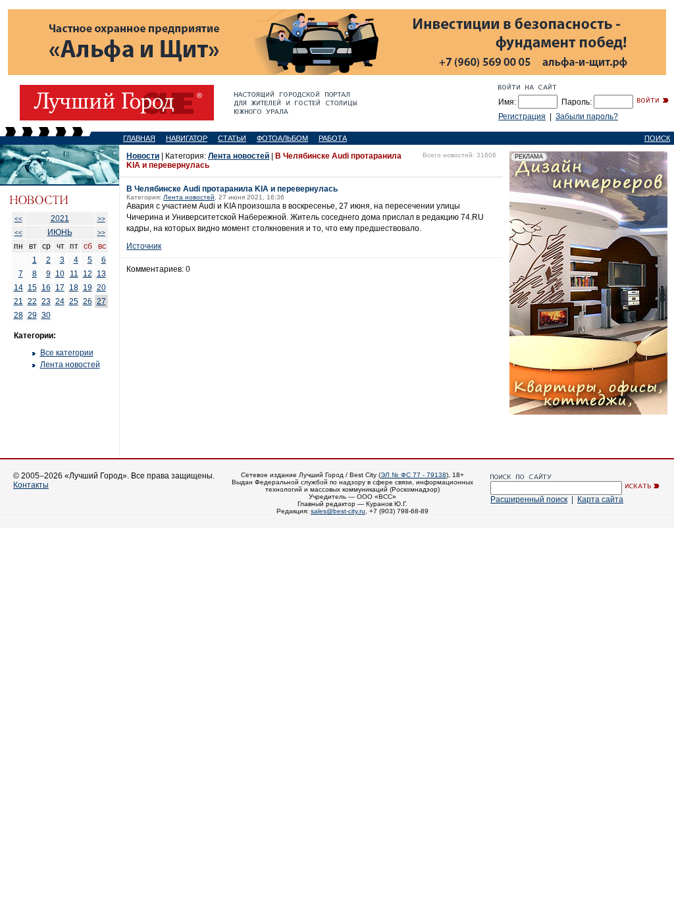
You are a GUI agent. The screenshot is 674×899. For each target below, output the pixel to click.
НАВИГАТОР (186, 138)
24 (60, 301)
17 (60, 287)
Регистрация (522, 116)
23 (46, 301)
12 (87, 273)
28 (18, 315)
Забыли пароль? (587, 116)
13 (101, 273)
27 (101, 301)
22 (32, 301)
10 (60, 273)
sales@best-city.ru (338, 511)
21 (18, 301)
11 (74, 273)
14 (18, 287)
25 (73, 301)
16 (46, 287)
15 (32, 287)
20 (101, 287)
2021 (60, 218)
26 (87, 301)
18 (73, 287)
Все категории (66, 352)
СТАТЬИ (232, 138)
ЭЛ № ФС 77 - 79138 (413, 474)
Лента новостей (70, 364)
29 (32, 315)
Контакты (31, 485)
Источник (143, 246)
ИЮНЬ (59, 232)
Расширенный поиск (528, 499)
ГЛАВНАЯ (139, 138)
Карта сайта (600, 499)
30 (46, 315)
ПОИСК (657, 138)
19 (87, 287)
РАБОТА (333, 138)
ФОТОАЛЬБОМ (282, 138)
